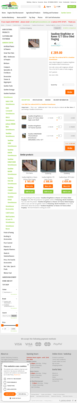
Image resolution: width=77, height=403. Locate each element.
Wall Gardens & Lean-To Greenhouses (10, 219)
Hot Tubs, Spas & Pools (9, 267)
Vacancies (55, 375)
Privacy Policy (48, 400)
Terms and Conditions (59, 359)
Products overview (58, 357)
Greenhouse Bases (10, 227)
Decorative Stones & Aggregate (7, 79)
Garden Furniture (9, 93)
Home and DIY (7, 281)
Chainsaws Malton (35, 394)
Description (26, 100)
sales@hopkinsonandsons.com (40, 22)
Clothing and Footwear (7, 37)
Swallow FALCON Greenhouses (12, 181)
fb (72, 401)
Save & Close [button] (10, 394)
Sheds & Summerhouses (9, 254)
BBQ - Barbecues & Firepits (9, 58)
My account (55, 363)
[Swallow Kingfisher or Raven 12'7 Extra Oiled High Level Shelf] (24, 118)
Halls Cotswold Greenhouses (10, 111)
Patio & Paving (9, 232)
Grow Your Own (9, 53)
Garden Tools (8, 86)
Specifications (37, 100)
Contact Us (55, 381)
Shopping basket (57, 365)
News (54, 377)
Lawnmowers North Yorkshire (42, 396)
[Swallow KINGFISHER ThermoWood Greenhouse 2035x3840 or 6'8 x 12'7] (24, 135)
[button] (16, 398)
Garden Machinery (9, 277)
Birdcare (6, 63)
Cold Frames (10, 213)
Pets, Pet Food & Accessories (9, 261)
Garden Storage (9, 89)
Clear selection (14, 294)
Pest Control (8, 243)
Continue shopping (26, 28)
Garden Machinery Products (9, 357)
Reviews (48, 100)
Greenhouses (8, 97)
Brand (4, 299)
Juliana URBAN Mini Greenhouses (10, 127)
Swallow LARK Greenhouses (12, 143)
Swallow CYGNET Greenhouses (12, 190)
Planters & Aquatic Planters (9, 248)
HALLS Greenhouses (10, 118)
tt (75, 401)
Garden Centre (7, 42)
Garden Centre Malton (46, 394)
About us (55, 373)
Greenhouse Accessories (10, 207)
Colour (4, 289)
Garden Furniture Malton (59, 394)
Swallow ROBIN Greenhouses (12, 153)
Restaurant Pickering (56, 396)
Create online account (59, 361)
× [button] (28, 364)
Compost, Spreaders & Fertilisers (8, 70)
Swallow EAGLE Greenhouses (12, 200)
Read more (17, 375)
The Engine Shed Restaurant (9, 359)
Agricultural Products (7, 30)
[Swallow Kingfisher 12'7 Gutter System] (24, 126)
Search (4, 313)
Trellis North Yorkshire (67, 396)
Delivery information (61, 100)
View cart (72, 6)
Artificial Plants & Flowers (9, 47)
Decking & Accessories (8, 237)
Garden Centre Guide (37, 400)
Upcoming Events (57, 379)
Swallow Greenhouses (10, 134)
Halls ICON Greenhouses (10, 102)
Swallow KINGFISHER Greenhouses (12, 162)
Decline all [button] (22, 394)
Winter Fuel (8, 273)
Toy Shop (5, 285)
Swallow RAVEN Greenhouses (12, 171)
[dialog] (16, 382)
